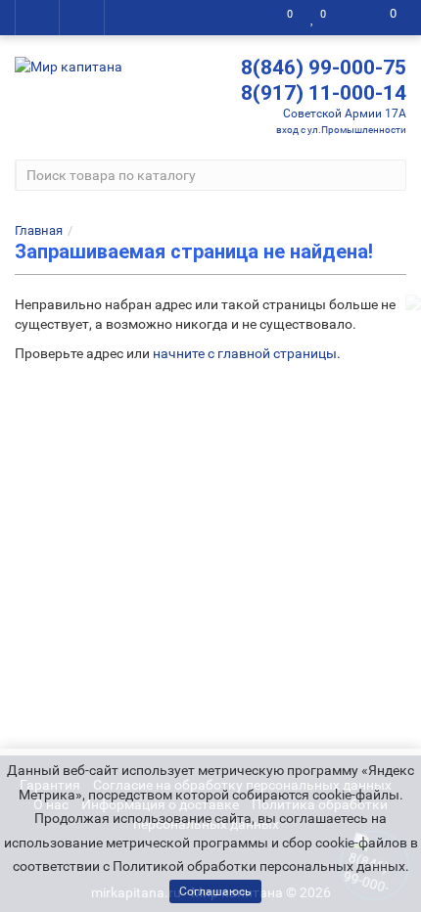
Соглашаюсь (215, 891)
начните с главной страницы (245, 353)
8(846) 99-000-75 (323, 67)
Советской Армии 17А (344, 113)
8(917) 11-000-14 (323, 93)
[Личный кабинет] (350, 17)
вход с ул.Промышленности (341, 129)
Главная (39, 230)
